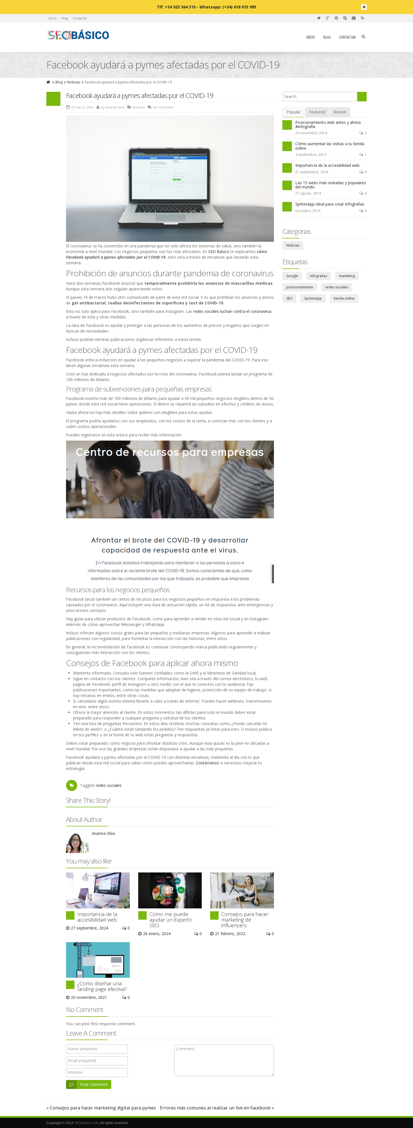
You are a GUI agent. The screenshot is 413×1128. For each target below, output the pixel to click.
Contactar (80, 18)
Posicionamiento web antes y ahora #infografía (328, 124)
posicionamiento (299, 287)
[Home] (48, 82)
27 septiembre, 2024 (311, 172)
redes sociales (109, 785)
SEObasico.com (86, 1123)
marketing (347, 276)
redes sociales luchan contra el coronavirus (232, 311)
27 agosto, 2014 (308, 193)
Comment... (186, 1048)
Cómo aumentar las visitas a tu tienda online (329, 146)
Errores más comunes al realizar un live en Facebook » (217, 1108)
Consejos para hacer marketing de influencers (244, 920)
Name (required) (82, 1048)
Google (292, 276)
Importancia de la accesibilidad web (97, 917)
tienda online (344, 298)
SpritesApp (313, 298)
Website (75, 1072)
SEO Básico (218, 251)
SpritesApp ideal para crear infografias (329, 204)
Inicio (53, 18)
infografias (318, 276)
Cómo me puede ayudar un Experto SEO (170, 920)
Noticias (73, 82)
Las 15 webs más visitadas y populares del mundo (330, 185)
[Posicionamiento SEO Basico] (78, 35)
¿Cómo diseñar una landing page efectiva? (102, 986)
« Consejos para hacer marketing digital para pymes (101, 1108)
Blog (65, 18)
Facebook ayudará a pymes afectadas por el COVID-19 (140, 95)
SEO (289, 298)
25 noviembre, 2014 (311, 133)
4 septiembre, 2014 (310, 154)
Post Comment (94, 1084)
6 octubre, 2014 (307, 210)
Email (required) (82, 1060)
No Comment (163, 107)
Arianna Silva (114, 107)
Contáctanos (207, 762)
